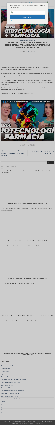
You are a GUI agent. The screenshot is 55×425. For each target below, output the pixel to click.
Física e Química (5, 371)
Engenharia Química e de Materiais (9, 396)
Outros (3, 401)
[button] (2, 3)
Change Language (27, 17)
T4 (1, 412)
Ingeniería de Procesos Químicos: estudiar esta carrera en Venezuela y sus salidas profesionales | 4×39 (27, 354)
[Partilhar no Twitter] (26, 145)
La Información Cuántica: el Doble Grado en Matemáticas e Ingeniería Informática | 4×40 (27, 315)
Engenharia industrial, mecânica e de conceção (12, 390)
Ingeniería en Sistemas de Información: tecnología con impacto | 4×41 (27, 278)
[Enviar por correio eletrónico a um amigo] (29, 145)
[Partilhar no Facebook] (23, 145)
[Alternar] (53, 366)
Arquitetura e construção (7, 365)
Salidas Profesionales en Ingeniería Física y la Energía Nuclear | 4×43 (27, 203)
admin (33, 51)
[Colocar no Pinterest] (31, 145)
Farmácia (30, 40)
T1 (1, 404)
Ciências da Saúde (5, 368)
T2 (34, 40)
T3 (1, 410)
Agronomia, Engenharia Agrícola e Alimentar (12, 376)
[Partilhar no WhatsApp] (21, 145)
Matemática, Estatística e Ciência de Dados (11, 399)
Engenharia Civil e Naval (7, 385)
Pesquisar (50, 162)
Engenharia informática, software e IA (10, 393)
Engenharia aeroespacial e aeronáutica (10, 374)
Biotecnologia (24, 40)
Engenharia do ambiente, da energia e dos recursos (13, 379)
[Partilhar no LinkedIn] (34, 145)
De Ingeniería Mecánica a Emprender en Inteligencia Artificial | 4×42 (27, 240)
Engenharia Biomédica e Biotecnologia (10, 382)
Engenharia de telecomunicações (9, 387)
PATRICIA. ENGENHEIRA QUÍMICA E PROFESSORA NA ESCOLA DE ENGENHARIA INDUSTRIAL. (12, 153)
